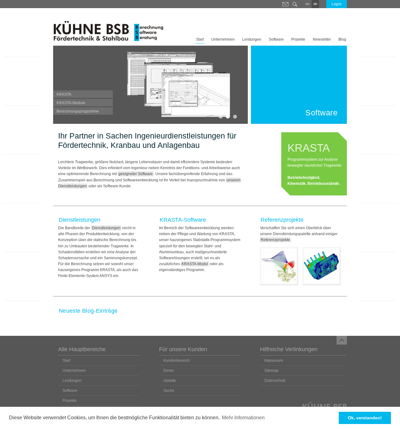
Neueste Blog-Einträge (88, 311)
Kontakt (285, 4)
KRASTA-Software (183, 220)
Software (276, 39)
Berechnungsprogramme (78, 111)
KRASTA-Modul (195, 264)
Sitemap (271, 370)
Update (169, 380)
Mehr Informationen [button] (243, 417)
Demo (168, 370)
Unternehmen (223, 39)
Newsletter (322, 39)
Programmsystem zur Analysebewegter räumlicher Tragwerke (315, 164)
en (307, 4)
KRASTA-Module (71, 103)
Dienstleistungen (79, 220)
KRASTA (64, 94)
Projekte (298, 39)
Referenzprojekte (282, 220)
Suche (295, 4)
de (315, 4)
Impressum (273, 360)
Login (337, 4)
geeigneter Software (135, 174)
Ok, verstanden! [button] (365, 417)
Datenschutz (275, 380)
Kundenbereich (176, 360)
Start (200, 39)
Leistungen (251, 39)
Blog (342, 39)
